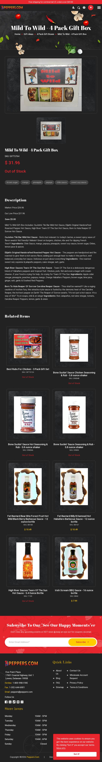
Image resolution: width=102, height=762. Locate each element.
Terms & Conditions (79, 687)
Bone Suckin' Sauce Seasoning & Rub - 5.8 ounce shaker (74, 446)
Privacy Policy (76, 683)
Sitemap (60, 687)
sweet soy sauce (78, 182)
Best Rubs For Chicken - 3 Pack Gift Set (28, 369)
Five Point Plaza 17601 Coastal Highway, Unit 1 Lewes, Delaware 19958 (19, 675)
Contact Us (75, 670)
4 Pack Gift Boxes (45, 34)
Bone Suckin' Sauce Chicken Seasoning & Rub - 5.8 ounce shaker (74, 374)
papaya (49, 182)
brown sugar (12, 182)
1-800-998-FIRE (20, 683)
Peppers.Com (33, 757)
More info (60, 748)
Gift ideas (28, 34)
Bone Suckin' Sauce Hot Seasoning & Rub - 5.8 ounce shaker (28, 446)
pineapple (37, 182)
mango (25, 182)
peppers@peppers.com (22, 692)
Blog (58, 678)
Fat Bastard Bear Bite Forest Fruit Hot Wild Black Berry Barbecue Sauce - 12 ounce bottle (27, 519)
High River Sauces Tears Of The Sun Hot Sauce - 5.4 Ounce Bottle (27, 592)
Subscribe (81, 642)
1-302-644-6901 (17, 687)
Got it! (76, 754)
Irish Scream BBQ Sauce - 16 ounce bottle (74, 592)
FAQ (58, 683)
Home (17, 34)
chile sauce (62, 182)
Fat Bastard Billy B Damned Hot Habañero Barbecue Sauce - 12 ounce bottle (74, 519)
